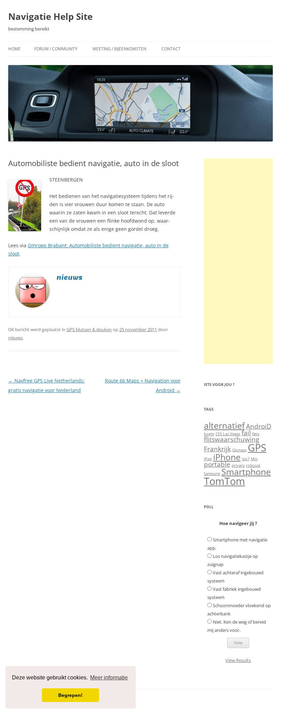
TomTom (224, 481)
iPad (208, 458)
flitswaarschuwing (231, 439)
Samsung (212, 473)
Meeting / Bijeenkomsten (119, 49)
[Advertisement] (238, 261)
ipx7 (245, 458)
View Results (238, 660)
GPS (257, 447)
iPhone (227, 457)
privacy (238, 465)
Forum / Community (55, 49)
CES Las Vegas (228, 433)
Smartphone (246, 471)
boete (209, 433)
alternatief (224, 425)
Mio (254, 458)
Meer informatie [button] (109, 677)
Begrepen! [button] (70, 695)
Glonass (239, 450)
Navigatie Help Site (50, 16)
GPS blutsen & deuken (89, 329)
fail (246, 432)
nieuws (15, 338)
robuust (253, 465)
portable (217, 464)
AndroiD (258, 426)
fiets (255, 433)
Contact (171, 49)
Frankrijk (217, 448)
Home (14, 49)
